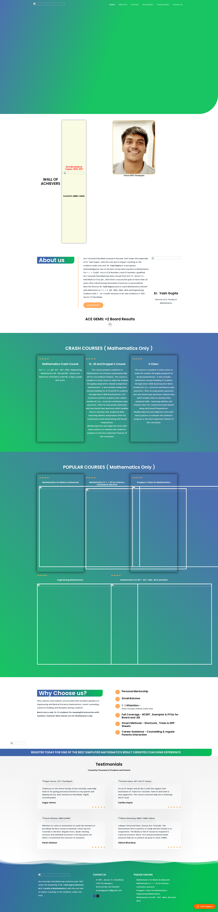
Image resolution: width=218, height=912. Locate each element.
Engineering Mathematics (70, 580)
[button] (93, 305)
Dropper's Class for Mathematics (153, 482)
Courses (135, 4)
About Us (123, 4)
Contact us (178, 4)
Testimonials (163, 4)
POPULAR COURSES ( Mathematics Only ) (109, 467)
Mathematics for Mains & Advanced (60, 482)
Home (112, 4)
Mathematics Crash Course (60, 364)
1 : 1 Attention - (131, 705)
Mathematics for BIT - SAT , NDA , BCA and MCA (144, 580)
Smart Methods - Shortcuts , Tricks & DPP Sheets (148, 724)
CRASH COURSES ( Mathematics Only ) (109, 348)
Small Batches (131, 698)
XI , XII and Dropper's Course (107, 364)
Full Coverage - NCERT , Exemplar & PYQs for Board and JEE (150, 716)
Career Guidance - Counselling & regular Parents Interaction (148, 733)
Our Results (147, 4)
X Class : (153, 364)
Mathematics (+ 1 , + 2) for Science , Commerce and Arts (107, 483)
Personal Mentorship (135, 691)
